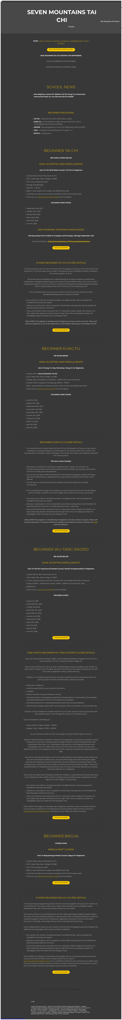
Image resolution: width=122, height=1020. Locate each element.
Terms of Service (5, 1018)
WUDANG (56, 41)
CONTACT (61, 43)
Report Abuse (21, 1018)
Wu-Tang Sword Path (45, 590)
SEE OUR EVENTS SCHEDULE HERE (61, 49)
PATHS (48, 41)
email (95, 522)
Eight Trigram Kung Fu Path (48, 876)
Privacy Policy (14, 1018)
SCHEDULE (65, 41)
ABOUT (42, 41)
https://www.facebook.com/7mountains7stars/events (69, 241)
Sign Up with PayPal (61, 247)
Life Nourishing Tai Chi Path (48, 197)
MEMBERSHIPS (76, 41)
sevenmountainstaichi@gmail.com (37, 811)
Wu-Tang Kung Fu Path (46, 389)
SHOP (86, 41)
